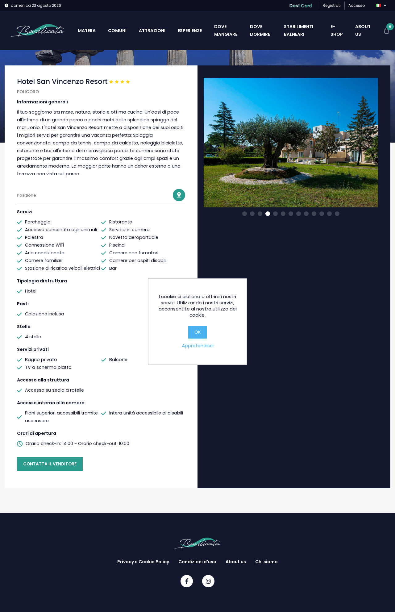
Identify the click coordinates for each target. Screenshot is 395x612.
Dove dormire (260, 30)
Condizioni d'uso (197, 562)
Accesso (356, 5)
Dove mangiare (225, 30)
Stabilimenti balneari (298, 30)
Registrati (332, 5)
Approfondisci (198, 345)
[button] (381, 5)
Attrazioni (152, 30)
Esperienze (190, 30)
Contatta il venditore (50, 464)
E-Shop (337, 30)
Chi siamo (266, 562)
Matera (87, 30)
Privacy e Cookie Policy (143, 562)
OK (197, 332)
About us (363, 30)
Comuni (117, 30)
